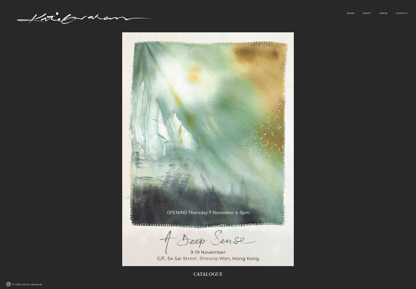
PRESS (384, 13)
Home (351, 13)
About (367, 13)
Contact (402, 13)
